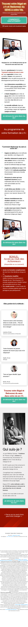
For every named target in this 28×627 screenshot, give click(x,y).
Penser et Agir (17, 604)
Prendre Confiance (24, 604)
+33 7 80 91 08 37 (10, 536)
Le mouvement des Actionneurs (11, 609)
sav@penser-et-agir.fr (16, 535)
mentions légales (18, 559)
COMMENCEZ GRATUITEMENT (14, 20)
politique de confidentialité (23, 560)
